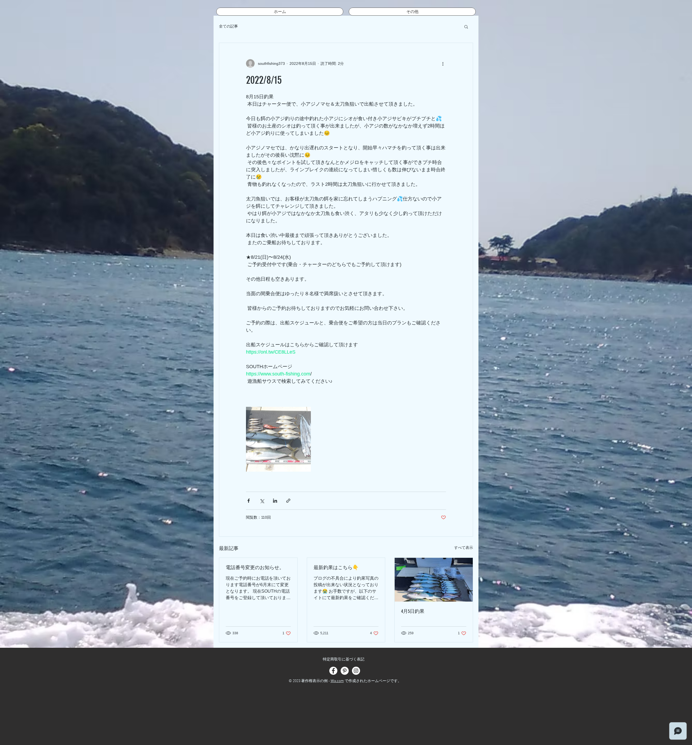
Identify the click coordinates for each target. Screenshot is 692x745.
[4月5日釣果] (434, 580)
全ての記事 (228, 26)
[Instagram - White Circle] (356, 671)
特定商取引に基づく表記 (343, 659)
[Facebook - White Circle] (333, 671)
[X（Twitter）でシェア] (261, 500)
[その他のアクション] (443, 63)
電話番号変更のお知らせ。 (255, 568)
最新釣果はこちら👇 (336, 568)
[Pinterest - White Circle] (345, 671)
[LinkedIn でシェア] (275, 500)
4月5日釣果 (412, 611)
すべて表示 (463, 547)
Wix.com (337, 681)
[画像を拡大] (278, 439)
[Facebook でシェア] (248, 500)
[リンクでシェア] (288, 500)
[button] (466, 26)
